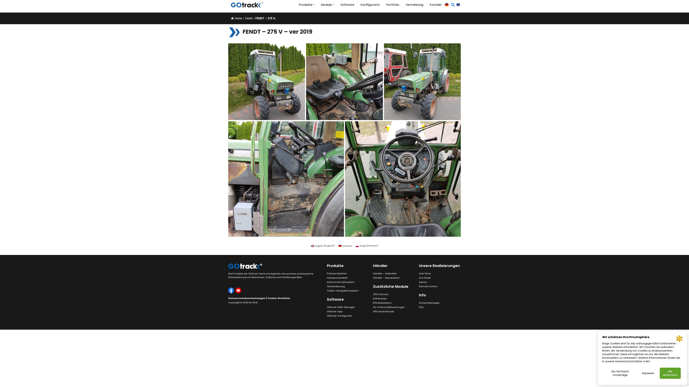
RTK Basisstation (382, 303)
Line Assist (425, 278)
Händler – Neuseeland (386, 278)
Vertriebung (414, 5)
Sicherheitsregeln (429, 303)
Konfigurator (370, 5)
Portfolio (392, 5)
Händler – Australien (385, 273)
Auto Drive (425, 273)
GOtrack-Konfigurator (339, 315)
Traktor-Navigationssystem (343, 290)
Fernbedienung (336, 286)
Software (347, 5)
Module (326, 5)
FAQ (421, 307)
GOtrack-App (335, 311)
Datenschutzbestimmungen (246, 298)
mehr (646, 361)
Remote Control (428, 286)
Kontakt (436, 5)
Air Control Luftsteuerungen (389, 307)
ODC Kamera (380, 294)
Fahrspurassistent (337, 278)
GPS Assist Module (383, 311)
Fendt (249, 18)
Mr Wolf (253, 302)
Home (238, 18)
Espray (423, 282)
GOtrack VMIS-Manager (341, 307)
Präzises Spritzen (337, 273)
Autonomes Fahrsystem (341, 282)
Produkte (305, 5)
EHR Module (380, 298)
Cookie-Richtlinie (279, 298)
